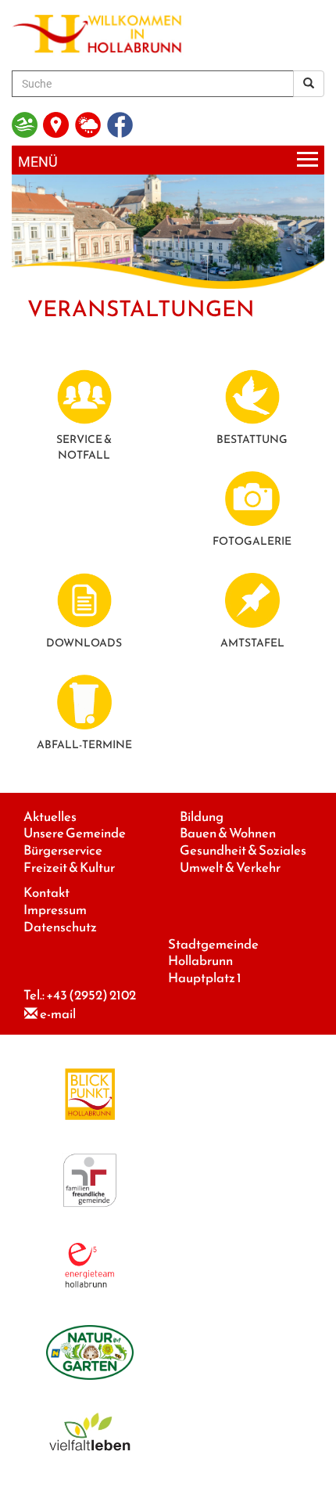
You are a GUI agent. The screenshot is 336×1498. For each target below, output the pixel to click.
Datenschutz (60, 927)
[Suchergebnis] (308, 83)
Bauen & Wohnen (228, 833)
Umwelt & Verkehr (230, 867)
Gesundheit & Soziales (243, 850)
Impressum (55, 910)
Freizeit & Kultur (69, 867)
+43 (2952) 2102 (91, 995)
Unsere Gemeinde (74, 833)
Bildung (201, 816)
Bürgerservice (62, 850)
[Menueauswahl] (168, 160)
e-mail (58, 1014)
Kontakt (46, 892)
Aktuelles (50, 816)
